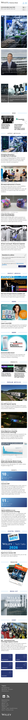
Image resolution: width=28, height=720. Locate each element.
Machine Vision (15, 242)
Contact (4, 701)
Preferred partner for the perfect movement (13, 97)
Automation (5, 39)
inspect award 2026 (6, 323)
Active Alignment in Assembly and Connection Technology (9, 431)
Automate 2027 (5, 484)
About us (5, 703)
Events (14, 470)
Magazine (14, 562)
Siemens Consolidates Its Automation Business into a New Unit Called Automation (13, 69)
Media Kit (5, 705)
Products (14, 362)
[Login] (23, 3)
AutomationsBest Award (7, 353)
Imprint (4, 706)
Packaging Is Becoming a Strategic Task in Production (10, 41)
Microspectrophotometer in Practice (11, 184)
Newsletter (6, 700)
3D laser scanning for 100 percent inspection (13, 243)
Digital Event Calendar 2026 (8, 553)
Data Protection (8, 710)
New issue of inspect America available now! (13, 293)
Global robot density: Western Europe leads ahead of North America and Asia (11, 461)
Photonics (14, 182)
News (14, 113)
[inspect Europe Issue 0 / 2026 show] (18, 575)
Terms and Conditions (9, 708)
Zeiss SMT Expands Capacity (8, 404)
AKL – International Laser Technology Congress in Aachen (9, 641)
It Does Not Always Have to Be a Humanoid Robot (7, 214)
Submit (22, 266)
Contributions (5, 153)
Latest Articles (14, 133)
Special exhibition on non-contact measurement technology (10, 510)
